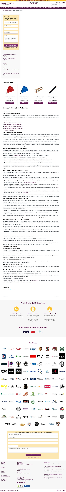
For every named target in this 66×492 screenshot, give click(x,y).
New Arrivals (3, 466)
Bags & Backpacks (26, 7)
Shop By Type (2, 7)
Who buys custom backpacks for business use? (12, 122)
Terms (17, 490)
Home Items (40, 7)
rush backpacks (25, 192)
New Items (57, 7)
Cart (64, 9)
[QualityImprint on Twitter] (18, 482)
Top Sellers (3, 464)
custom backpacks (17, 155)
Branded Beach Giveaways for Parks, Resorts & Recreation (54, 469)
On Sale (54, 7)
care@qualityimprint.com (28, 480)
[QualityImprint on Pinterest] (22, 482)
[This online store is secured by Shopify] (20, 486)
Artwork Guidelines (4, 475)
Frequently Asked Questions (9, 130)
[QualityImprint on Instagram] (24, 482)
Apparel (11, 7)
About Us (2, 471)
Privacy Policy (9, 490)
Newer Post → (57, 296)
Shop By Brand (7, 7)
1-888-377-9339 (33, 3)
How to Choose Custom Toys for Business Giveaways (53, 471)
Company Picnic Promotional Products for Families (52, 463)
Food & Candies (36, 7)
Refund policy (3, 480)
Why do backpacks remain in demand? (11, 120)
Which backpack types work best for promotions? (13, 124)
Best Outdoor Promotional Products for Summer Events (53, 474)
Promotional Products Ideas (5, 476)
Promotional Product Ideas (8, 10)
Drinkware (31, 7)
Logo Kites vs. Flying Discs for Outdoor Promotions (52, 466)
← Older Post (5, 296)
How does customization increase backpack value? (13, 126)
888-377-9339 (22, 477)
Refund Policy (14, 490)
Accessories (15, 7)
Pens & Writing (50, 7)
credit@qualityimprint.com (28, 479)
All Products (3, 467)
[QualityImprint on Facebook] (20, 482)
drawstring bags (30, 185)
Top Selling (61, 7)
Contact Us (3, 472)
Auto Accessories (20, 7)
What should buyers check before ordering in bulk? (13, 128)
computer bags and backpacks (30, 182)
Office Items (45, 7)
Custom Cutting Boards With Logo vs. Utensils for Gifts (53, 477)
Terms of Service (3, 479)
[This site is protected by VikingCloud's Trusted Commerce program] (27, 486)
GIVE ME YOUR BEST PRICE (11, 45)
